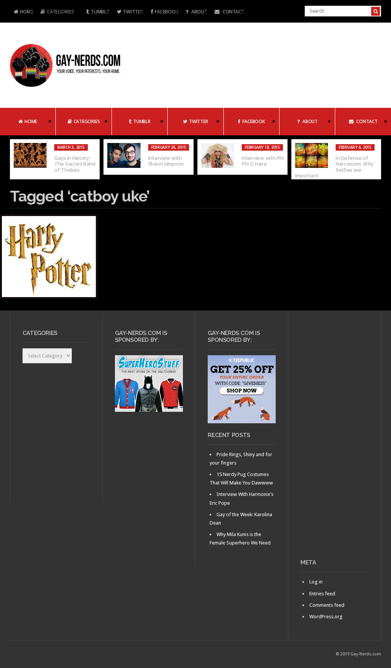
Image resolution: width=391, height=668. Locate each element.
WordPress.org (326, 616)
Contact (232, 12)
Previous (15, 159)
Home (21, 12)
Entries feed (322, 593)
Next (375, 159)
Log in (316, 582)
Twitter (132, 12)
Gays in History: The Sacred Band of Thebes (74, 164)
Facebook (166, 12)
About (198, 12)
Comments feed (326, 605)
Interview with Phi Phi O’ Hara (262, 161)
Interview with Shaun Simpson (166, 161)
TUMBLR (100, 12)
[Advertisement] (334, 438)
